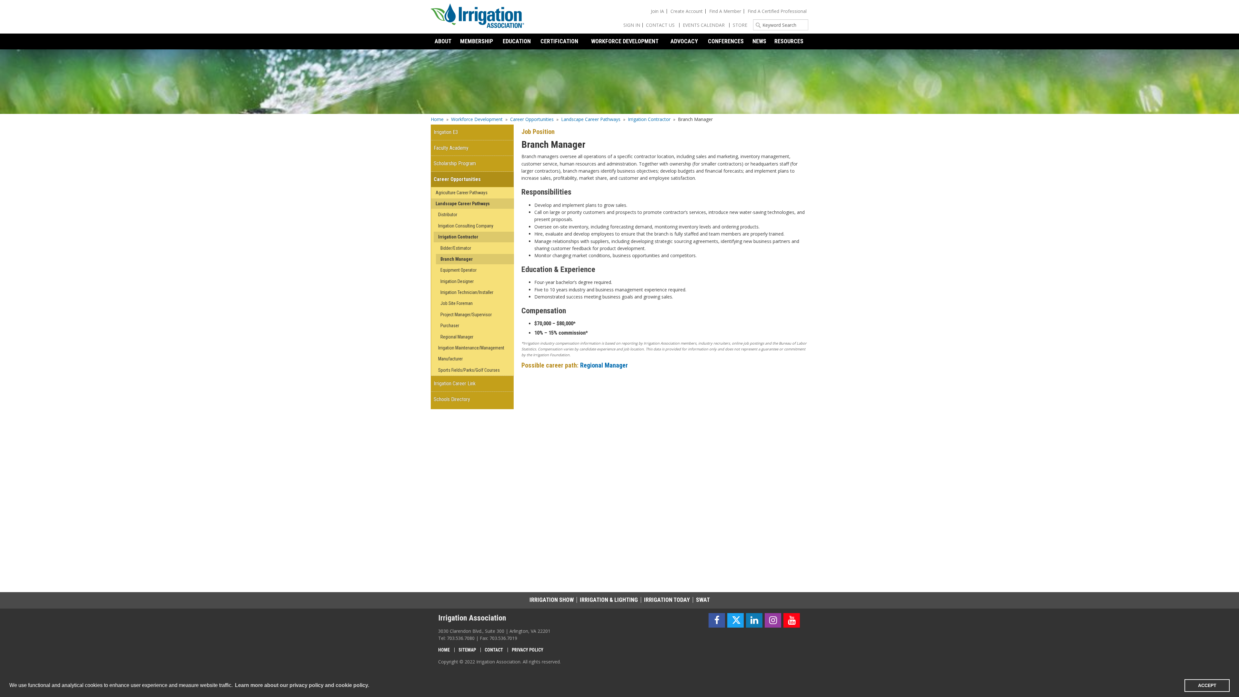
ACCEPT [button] (1207, 685)
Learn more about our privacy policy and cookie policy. (302, 685)
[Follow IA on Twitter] (735, 620)
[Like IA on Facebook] (717, 620)
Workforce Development (477, 119)
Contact (494, 650)
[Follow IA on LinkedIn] (754, 620)
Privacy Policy (527, 650)
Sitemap (467, 650)
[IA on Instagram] (773, 620)
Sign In (631, 25)
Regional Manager (604, 365)
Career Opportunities (532, 119)
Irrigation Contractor (649, 119)
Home (437, 119)
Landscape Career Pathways (590, 119)
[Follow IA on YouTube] (791, 620)
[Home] (477, 16)
